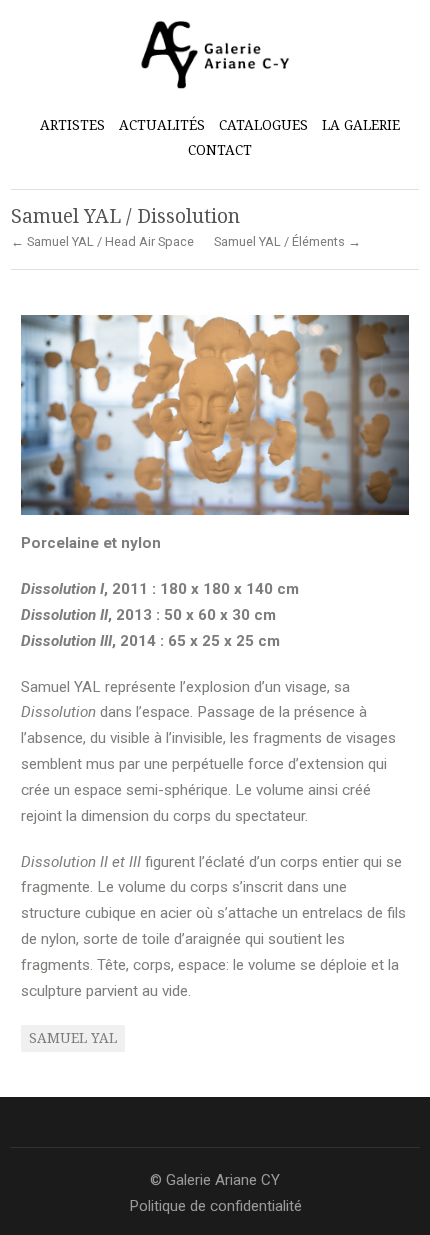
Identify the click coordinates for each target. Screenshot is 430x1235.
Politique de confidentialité (215, 1206)
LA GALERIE (361, 125)
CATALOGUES (263, 125)
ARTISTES (72, 123)
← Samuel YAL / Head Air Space (102, 242)
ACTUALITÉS (162, 125)
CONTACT (220, 150)
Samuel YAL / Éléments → (287, 242)
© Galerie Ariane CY (215, 1180)
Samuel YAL (73, 1038)
